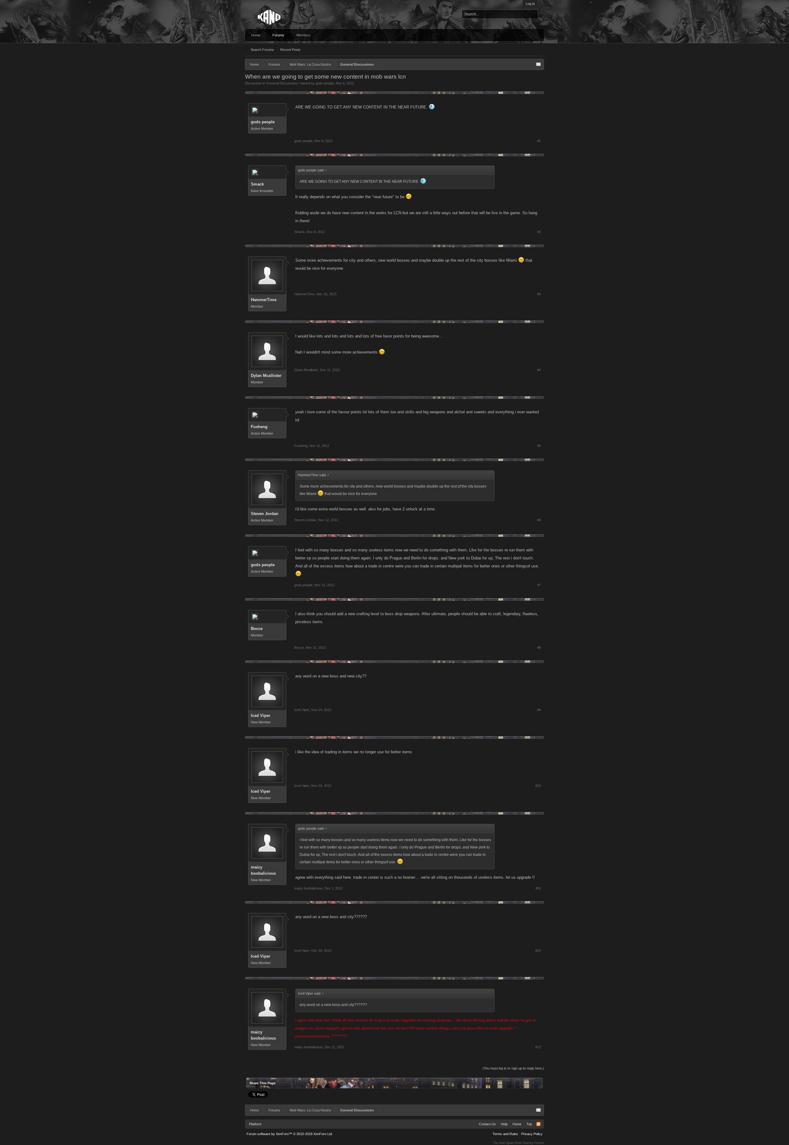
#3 (539, 294)
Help (504, 1124)
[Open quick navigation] (538, 64)
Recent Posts (290, 49)
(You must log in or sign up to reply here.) (513, 1068)
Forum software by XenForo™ (290, 1134)
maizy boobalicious (263, 870)
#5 (539, 446)
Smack (257, 184)
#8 (539, 647)
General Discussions (282, 83)
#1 (539, 141)
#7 (539, 585)
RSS (538, 1124)
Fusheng (259, 426)
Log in (530, 4)
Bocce (257, 628)
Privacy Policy (531, 1134)
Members (303, 35)
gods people (325, 83)
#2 (539, 232)
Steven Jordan (264, 513)
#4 (539, 370)
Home (255, 35)
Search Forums (262, 49)
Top (529, 1124)
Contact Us (487, 1124)
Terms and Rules (505, 1134)
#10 (538, 785)
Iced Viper (260, 715)
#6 (539, 520)
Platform (255, 1124)
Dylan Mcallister (266, 375)
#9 (539, 710)
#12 (538, 950)
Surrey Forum (533, 1143)
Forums (278, 35)
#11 (538, 888)
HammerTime (263, 299)
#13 (538, 1047)
